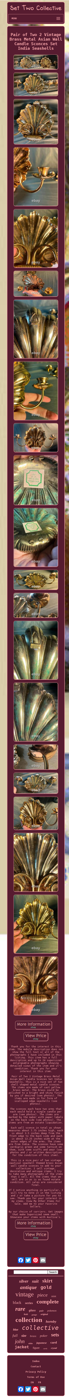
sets (55, 1334)
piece (42, 1295)
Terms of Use (36, 1377)
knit (26, 1314)
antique (28, 1287)
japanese (41, 1342)
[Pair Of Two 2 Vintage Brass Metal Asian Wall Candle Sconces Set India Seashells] (35, 62)
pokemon (51, 1310)
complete (48, 1301)
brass (33, 1336)
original (44, 1314)
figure (36, 1347)
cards (45, 1349)
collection (28, 1319)
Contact (36, 1366)
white (30, 1343)
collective (40, 1327)
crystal (54, 1348)
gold (46, 1287)
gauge (34, 1315)
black (17, 1302)
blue (15, 1329)
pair (41, 1310)
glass (32, 1310)
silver (23, 1281)
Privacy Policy (36, 1371)
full (15, 1335)
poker (43, 1335)
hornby (51, 1321)
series (29, 1303)
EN (32, 1382)
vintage (24, 1294)
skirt (47, 1281)
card (53, 1342)
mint (53, 1296)
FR (39, 1382)
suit (35, 1281)
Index (36, 1361)
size (23, 1335)
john (20, 1341)
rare (20, 1308)
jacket (22, 1347)
